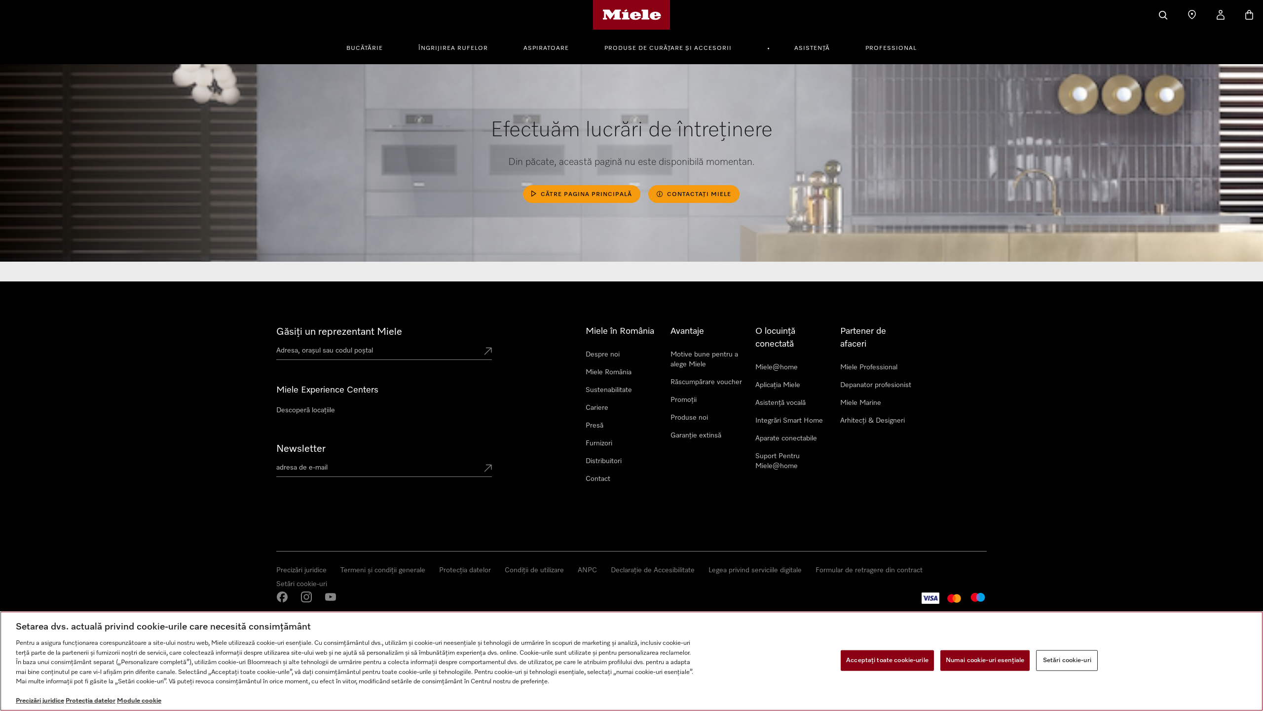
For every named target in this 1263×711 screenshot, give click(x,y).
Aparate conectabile (786, 438)
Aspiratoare (546, 48)
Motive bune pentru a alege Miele (704, 359)
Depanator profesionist (875, 385)
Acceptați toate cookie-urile (887, 660)
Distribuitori (604, 461)
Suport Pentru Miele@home (777, 461)
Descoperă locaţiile (305, 410)
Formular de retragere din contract (869, 570)
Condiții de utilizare (534, 570)
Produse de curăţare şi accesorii (668, 48)
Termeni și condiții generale (382, 570)
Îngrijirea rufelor (453, 48)
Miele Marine (860, 402)
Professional (891, 48)
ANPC (587, 570)
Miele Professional (868, 367)
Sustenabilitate (609, 390)
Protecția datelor (465, 570)
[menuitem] (370, 47)
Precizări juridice (301, 570)
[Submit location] (488, 352)
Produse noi (689, 417)
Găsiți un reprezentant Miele (339, 332)
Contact (598, 478)
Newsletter (301, 449)
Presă (594, 425)
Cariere (597, 407)
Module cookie (139, 701)
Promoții (683, 399)
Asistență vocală (780, 402)
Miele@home (776, 367)
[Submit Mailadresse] (488, 469)
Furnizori (599, 443)
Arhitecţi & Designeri (872, 420)
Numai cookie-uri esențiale (985, 660)
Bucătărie (364, 48)
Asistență (812, 48)
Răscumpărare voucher (706, 382)
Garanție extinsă (695, 435)
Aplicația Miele (777, 385)
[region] (631, 661)
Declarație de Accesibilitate (653, 570)
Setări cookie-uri (301, 584)
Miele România (609, 372)
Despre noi (603, 354)
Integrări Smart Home (789, 420)
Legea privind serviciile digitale (755, 570)
